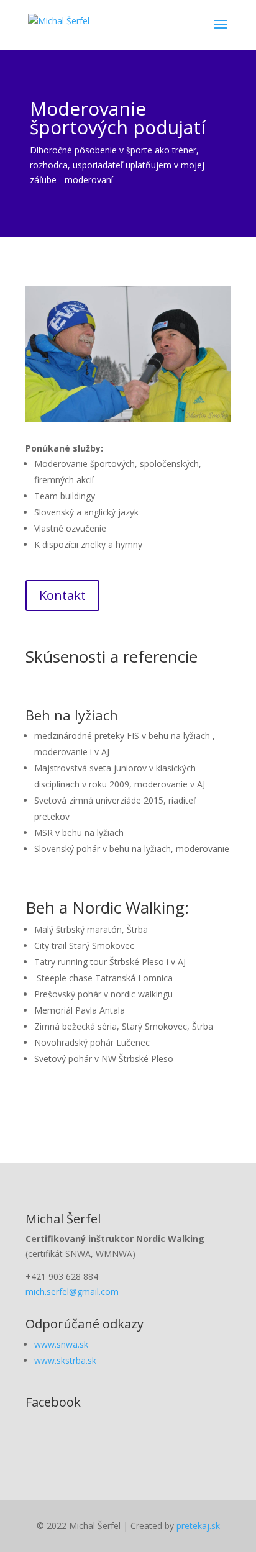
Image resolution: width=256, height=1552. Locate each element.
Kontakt (62, 595)
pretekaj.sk (198, 1526)
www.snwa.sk (61, 1344)
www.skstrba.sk (65, 1360)
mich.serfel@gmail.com (72, 1291)
